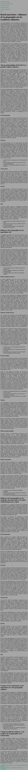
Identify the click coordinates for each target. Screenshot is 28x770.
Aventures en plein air (5, 9)
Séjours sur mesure (5, 7)
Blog (2, 11)
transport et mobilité (5, 5)
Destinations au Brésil (5, 1)
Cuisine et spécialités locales (7, 3)
